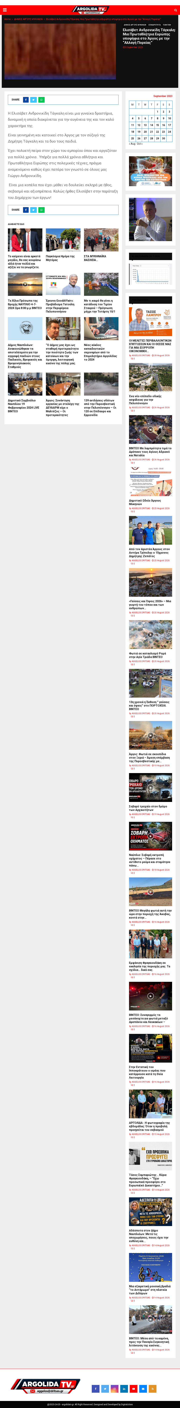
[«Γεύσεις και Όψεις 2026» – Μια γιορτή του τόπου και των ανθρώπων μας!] (150, 582)
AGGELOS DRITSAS (141, 355)
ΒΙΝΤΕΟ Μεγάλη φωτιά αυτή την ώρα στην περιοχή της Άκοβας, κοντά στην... (150, 914)
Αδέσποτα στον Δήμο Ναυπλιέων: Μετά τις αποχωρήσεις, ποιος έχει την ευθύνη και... (148, 1236)
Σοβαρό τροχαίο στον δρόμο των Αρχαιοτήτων (148, 808)
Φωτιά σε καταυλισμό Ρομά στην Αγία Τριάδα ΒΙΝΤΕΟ (147, 655)
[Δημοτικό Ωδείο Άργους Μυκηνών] (150, 481)
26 (138, 138)
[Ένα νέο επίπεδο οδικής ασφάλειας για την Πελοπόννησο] (150, 377)
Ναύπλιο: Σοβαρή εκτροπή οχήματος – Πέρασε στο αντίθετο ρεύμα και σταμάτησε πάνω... (149, 860)
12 (138, 125)
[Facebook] (95, 1389)
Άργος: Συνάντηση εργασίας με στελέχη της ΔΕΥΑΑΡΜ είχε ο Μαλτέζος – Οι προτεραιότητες (62, 408)
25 (132, 138)
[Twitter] (105, 1389)
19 (138, 131)
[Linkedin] (124, 1389)
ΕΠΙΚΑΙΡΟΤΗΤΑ (155, 25)
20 (145, 131)
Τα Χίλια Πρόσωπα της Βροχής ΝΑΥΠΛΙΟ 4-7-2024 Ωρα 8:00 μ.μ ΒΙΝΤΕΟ (25, 304)
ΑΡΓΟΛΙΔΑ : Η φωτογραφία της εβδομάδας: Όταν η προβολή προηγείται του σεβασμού (149, 1126)
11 (132, 125)
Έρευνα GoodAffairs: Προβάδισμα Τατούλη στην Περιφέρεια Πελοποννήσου (60, 306)
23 (163, 131)
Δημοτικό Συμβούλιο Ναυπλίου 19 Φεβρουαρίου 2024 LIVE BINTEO (23, 406)
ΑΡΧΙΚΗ (54, 2)
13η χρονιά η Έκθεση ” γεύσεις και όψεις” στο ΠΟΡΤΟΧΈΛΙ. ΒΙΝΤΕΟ (149, 705)
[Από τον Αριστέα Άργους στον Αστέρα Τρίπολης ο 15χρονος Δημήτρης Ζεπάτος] (150, 530)
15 (157, 125)
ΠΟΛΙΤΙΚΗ (167, 25)
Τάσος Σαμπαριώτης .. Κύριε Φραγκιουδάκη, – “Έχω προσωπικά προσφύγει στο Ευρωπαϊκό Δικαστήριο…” (148, 1180)
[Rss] (152, 1389)
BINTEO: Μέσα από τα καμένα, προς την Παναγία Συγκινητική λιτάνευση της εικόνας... (149, 1342)
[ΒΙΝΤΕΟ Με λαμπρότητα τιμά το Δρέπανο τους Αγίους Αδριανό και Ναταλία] (150, 429)
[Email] (143, 1389)
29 (157, 138)
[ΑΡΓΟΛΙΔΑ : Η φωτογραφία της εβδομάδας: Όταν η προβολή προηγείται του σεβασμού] (150, 1103)
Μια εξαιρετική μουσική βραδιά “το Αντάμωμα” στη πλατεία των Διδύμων (150, 1290)
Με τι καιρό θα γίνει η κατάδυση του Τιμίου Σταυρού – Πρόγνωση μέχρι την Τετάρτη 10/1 (99, 306)
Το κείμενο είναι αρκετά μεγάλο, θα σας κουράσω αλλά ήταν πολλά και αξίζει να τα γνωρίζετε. (24, 262)
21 (151, 131)
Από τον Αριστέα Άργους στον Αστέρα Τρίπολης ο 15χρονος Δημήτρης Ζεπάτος (149, 552)
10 (169, 118)
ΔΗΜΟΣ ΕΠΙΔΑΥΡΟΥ (137, 2)
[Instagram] (114, 1389)
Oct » (140, 143)
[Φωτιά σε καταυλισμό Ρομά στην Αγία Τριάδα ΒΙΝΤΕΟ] (150, 634)
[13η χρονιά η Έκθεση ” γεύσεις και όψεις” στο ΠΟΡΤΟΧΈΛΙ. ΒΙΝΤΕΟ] (150, 683)
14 (151, 125)
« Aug (132, 143)
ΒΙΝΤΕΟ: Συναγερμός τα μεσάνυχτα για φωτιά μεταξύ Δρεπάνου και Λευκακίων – (148, 1018)
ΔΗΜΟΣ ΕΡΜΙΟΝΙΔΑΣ (93, 2)
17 (169, 125)
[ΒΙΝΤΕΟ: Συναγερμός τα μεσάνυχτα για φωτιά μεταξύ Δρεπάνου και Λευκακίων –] (150, 996)
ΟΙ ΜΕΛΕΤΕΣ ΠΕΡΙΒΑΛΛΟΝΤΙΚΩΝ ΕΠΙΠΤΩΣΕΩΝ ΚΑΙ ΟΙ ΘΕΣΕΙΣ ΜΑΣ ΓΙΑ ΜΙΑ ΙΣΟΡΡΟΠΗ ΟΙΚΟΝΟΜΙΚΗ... (150, 346)
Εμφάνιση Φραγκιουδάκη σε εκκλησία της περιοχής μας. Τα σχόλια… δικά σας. (149, 966)
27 (145, 138)
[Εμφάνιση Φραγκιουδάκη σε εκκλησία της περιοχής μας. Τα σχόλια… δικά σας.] (150, 944)
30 (163, 138)
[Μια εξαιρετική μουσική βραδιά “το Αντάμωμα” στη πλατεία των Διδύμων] (150, 1267)
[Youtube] (133, 1389)
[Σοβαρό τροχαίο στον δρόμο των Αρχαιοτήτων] (150, 787)
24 (169, 131)
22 (157, 131)
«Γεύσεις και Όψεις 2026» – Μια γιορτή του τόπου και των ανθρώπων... (150, 605)
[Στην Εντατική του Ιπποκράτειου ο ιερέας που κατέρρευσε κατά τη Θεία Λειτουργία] (150, 1048)
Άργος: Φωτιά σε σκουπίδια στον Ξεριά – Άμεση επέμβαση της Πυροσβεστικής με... (149, 757)
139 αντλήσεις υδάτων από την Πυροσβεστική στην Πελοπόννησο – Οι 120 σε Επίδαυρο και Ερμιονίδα (100, 408)
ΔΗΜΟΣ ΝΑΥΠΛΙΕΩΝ (70, 2)
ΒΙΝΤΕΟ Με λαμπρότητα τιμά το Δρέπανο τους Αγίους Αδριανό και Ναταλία (150, 452)
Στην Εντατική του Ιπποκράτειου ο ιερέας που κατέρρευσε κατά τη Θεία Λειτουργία (147, 1072)
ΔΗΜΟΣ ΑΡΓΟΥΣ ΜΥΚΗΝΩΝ (135, 25)
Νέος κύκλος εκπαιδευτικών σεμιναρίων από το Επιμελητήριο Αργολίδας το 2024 (100, 352)
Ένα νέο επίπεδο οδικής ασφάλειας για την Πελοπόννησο (145, 400)
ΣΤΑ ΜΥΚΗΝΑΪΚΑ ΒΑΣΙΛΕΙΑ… (95, 258)
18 (132, 131)
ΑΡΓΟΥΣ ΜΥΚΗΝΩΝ (116, 2)
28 (151, 138)
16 (163, 125)
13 (145, 125)
